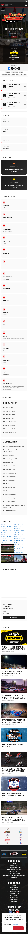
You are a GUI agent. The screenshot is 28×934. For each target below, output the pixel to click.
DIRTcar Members (14, 895)
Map (21, 74)
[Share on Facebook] (9, 68)
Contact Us (14, 901)
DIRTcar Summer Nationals (14, 873)
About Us (14, 863)
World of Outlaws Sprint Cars (14, 869)
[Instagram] (15, 40)
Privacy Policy (15, 924)
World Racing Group (14, 893)
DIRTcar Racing (14, 877)
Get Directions (15, 618)
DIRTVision (14, 886)
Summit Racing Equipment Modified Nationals (14, 875)
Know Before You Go (6, 74)
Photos (17, 74)
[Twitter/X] (12, 40)
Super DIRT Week (14, 889)
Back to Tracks (5, 10)
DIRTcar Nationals (14, 887)
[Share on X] (12, 68)
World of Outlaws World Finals (14, 891)
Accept (18, 928)
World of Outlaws (14, 865)
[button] (26, 1)
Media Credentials (14, 897)
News (25, 74)
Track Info (7, 72)
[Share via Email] (15, 68)
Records (21, 72)
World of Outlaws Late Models (14, 867)
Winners (13, 74)
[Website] (19, 40)
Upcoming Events (14, 72)
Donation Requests (14, 899)
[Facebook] (8, 40)
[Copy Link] (18, 68)
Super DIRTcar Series (14, 871)
